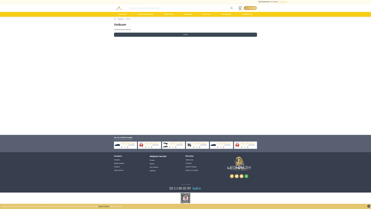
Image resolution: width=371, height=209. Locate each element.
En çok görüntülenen (123, 137)
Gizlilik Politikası (103, 206)
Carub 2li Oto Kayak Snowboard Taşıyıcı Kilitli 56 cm (176, 143)
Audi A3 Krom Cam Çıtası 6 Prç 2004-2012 (128, 143)
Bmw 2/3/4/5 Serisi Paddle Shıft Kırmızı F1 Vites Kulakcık (152, 143)
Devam (185, 35)
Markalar (120, 19)
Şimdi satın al (276, 2)
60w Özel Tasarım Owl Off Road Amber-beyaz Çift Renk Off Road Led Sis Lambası (200, 143)
